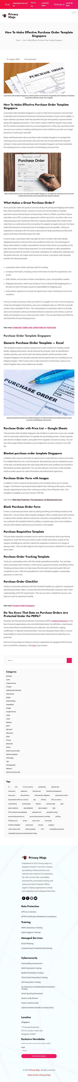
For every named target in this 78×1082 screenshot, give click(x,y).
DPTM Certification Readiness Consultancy (38, 916)
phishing (58, 816)
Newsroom (9, 733)
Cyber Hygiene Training (30, 932)
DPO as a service (56, 799)
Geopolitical (10, 704)
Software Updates (12, 754)
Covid (8, 679)
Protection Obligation (14, 825)
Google (8, 708)
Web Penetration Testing (31, 968)
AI (9, 787)
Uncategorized (10, 765)
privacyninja (48, 820)
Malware (9, 722)
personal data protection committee (40, 816)
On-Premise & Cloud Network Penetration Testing (38, 988)
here (34, 645)
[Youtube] (35, 898)
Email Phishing (10, 701)
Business (9, 676)
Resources (9, 744)
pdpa (62, 804)
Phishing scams (13, 820)
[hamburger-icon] (73, 12)
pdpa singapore (42, 808)
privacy (25, 820)
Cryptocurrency (11, 683)
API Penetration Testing (31, 982)
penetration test (36, 812)
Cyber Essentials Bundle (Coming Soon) (37, 1007)
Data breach (11, 791)
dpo (35, 799)
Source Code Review (29, 998)
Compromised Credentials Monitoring (36, 948)
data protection (25, 795)
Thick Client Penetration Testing (34, 977)
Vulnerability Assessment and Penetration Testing (22, 833)
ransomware (29, 825)
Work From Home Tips (13, 772)
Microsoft (9, 729)
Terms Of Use (32, 1075)
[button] (74, 18)
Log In (8, 719)
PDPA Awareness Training (31, 928)
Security (40, 825)
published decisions (60, 621)
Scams (8, 747)
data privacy (11, 795)
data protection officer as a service (18, 799)
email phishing (12, 804)
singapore (51, 825)
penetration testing (52, 812)
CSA (16, 787)
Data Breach (10, 694)
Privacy (8, 740)
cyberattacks (42, 787)
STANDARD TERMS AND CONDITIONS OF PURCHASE (34, 328)
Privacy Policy (45, 1075)
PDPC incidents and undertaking (17, 812)
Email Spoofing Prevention (32, 993)
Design (8, 697)
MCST (8, 726)
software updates (30, 829)
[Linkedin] (31, 898)
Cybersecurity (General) (13, 690)
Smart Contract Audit (13, 751)
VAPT (42, 829)
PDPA (8, 736)
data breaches (37, 791)
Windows (9, 768)
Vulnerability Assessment (31, 963)
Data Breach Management (53, 791)
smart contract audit (14, 829)
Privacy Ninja (13, 15)
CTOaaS (8, 687)
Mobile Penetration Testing (32, 973)
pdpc (54, 808)
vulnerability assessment (56, 829)
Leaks (8, 715)
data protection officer (61, 795)
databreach (24, 791)
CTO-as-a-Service (28, 787)
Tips (7, 761)
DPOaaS (43, 799)
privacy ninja (36, 820)
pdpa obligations (28, 808)
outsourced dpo (50, 804)
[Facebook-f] (23, 898)
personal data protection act (16, 816)
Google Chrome (11, 711)
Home (18, 40)
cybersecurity (55, 787)
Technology (9, 758)
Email (23, 1047)
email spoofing (26, 804)
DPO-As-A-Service (28, 912)
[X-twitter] (27, 898)
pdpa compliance (13, 808)
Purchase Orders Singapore (23, 606)
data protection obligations (42, 795)
